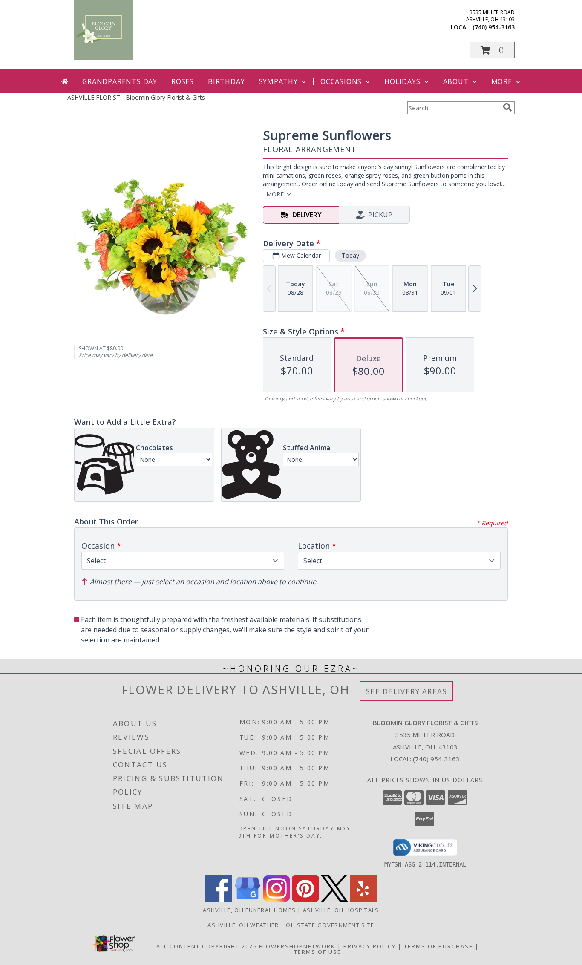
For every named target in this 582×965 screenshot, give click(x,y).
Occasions (341, 81)
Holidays (402, 81)
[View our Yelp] (363, 900)
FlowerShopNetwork (297, 946)
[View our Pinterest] (305, 900)
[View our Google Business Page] (247, 900)
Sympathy (278, 81)
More (501, 81)
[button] (492, 50)
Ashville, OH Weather (243, 925)
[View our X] (334, 900)
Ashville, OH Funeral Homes (249, 910)
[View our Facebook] (218, 900)
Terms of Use (317, 952)
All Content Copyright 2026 (206, 946)
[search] (507, 107)
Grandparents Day (119, 81)
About (456, 81)
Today (350, 255)
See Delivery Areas (406, 691)
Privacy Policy (369, 946)
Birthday (226, 81)
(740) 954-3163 (494, 27)
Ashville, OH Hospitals (341, 910)
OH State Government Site (330, 925)
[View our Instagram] (276, 900)
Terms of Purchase (438, 946)
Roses (182, 81)
